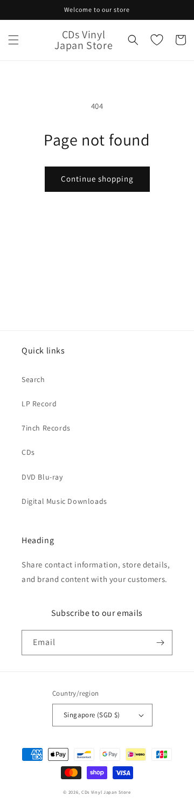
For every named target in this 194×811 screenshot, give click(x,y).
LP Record (39, 403)
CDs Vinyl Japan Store (106, 792)
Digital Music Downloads (64, 501)
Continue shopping (97, 179)
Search (33, 379)
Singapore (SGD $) (92, 714)
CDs (28, 452)
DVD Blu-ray (42, 477)
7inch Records (46, 428)
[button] (13, 40)
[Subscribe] (160, 642)
